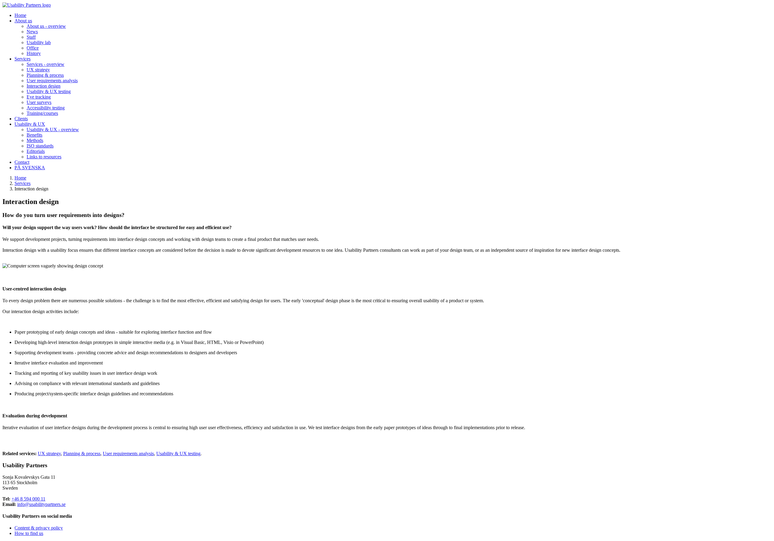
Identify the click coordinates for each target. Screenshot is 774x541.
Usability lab (39, 42)
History (34, 53)
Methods (35, 140)
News (32, 31)
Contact (22, 162)
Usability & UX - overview (53, 129)
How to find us (29, 533)
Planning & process (45, 75)
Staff (31, 37)
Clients (21, 118)
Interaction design (43, 86)
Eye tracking (39, 96)
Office (33, 47)
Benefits (34, 135)
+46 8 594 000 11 (28, 498)
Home (20, 15)
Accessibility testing (46, 107)
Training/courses (42, 113)
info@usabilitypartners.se (41, 504)
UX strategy (38, 69)
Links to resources (44, 156)
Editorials (36, 151)
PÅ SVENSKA (30, 167)
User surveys (39, 102)
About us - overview (46, 26)
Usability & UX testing (49, 91)
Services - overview (45, 64)
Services (23, 183)
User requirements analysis (52, 80)
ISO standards (40, 145)
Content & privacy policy (39, 527)
